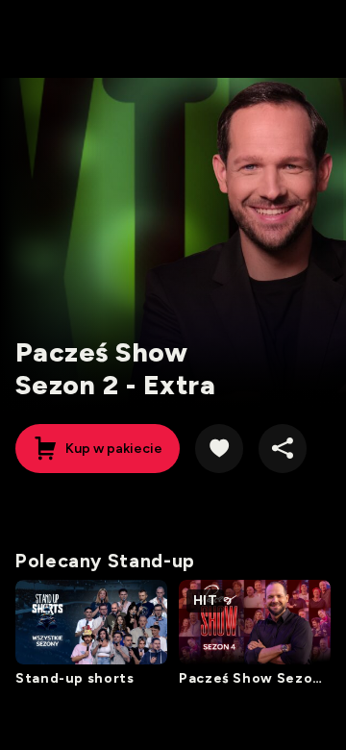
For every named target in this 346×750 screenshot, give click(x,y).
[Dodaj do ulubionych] (219, 448)
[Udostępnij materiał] (283, 448)
